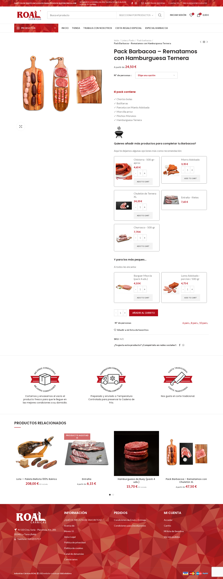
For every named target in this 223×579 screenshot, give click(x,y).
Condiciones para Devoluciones (130, 525)
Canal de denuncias (74, 553)
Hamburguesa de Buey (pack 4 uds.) (136, 480)
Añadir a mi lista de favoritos (133, 330)
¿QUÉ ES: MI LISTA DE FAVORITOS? (83, 520)
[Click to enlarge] (21, 126)
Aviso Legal (70, 536)
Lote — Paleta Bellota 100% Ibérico (36, 479)
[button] (57, 443)
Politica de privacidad (75, 542)
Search (160, 15)
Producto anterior (200, 42)
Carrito (167, 525)
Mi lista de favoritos (174, 531)
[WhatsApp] (183, 345)
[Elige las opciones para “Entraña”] (107, 443)
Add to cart (143, 182)
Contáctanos (71, 559)
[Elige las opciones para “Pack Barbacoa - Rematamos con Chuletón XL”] (206, 443)
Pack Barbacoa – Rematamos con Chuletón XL (186, 480)
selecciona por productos (135, 15)
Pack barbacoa (144, 40)
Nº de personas (122, 75)
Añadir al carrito (143, 313)
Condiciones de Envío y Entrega (130, 520)
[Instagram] (136, 3)
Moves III (69, 531)
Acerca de (69, 525)
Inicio (116, 40)
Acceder (168, 520)
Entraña (86, 479)
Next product (207, 42)
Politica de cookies (73, 548)
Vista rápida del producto (57, 451)
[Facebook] (132, 3)
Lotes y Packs (128, 40)
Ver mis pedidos (172, 536)
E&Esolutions (66, 573)
